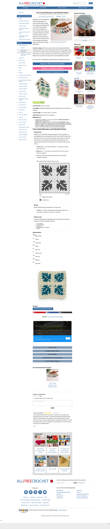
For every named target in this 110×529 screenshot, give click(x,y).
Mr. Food (79, 492)
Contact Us (40, 497)
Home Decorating (23, 119)
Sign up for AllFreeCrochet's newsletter (52, 64)
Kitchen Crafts (52, 347)
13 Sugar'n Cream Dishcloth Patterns (40, 470)
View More (84, 40)
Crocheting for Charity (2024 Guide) (23, 36)
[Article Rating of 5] (58, 16)
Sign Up (75, 482)
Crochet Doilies (22, 91)
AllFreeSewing (60, 496)
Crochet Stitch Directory (24, 23)
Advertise (32, 497)
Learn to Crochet (22, 122)
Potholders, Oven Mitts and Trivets (26, 55)
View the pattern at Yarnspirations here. (52, 72)
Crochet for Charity (23, 93)
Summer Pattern (52, 354)
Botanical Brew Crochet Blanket (79, 106)
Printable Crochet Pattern (52, 351)
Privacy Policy (26, 502)
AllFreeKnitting (60, 490)
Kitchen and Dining (23, 45)
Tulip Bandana (90, 91)
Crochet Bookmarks (23, 83)
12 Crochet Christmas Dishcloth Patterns (52, 450)
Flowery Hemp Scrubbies (79, 73)
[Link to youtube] (45, 492)
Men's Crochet (22, 124)
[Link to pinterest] (35, 492)
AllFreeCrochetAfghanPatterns (63, 492)
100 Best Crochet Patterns (25, 39)
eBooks (20, 18)
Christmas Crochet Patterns (25, 75)
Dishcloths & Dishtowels (23, 51)
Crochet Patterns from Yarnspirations (52, 357)
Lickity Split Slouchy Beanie (84, 37)
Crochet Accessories (23, 77)
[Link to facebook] (26, 492)
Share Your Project (36, 502)
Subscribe (21, 12)
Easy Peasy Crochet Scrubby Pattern (40, 450)
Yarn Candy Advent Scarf (79, 92)
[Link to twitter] (31, 492)
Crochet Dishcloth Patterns (52, 361)
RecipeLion (79, 490)
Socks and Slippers (23, 134)
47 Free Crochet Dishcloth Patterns (43, 308)
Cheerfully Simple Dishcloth (64, 470)
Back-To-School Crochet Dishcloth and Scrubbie (90, 58)
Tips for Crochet (22, 137)
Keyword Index (46, 500)
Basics (20, 67)
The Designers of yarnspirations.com (47, 16)
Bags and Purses (22, 65)
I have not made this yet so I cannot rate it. (43, 398)
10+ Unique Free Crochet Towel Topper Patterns (64, 450)
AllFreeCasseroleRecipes (82, 497)
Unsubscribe (24, 505)
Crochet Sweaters (23, 107)
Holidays (21, 117)
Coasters (23, 47)
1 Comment (63, 16)
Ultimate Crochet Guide (24, 21)
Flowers (20, 112)
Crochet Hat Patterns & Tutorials (24, 99)
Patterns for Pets (23, 129)
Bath (20, 70)
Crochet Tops (22, 109)
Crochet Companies (23, 86)
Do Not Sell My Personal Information (30, 500)
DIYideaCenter (60, 497)
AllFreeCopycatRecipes (82, 496)
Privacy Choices (44, 505)
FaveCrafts (59, 494)
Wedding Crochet (22, 139)
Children (20, 72)
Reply (34, 426)
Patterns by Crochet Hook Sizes (24, 32)
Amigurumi (21, 57)
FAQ (46, 497)
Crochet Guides (22, 96)
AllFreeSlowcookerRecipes (83, 494)
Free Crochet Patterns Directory (24, 29)
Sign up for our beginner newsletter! (52, 68)
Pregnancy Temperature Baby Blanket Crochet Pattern (90, 107)
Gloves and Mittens (23, 114)
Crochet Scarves (22, 26)
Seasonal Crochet (23, 132)
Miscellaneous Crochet (24, 127)
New (75, 78)
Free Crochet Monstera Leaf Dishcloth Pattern (52, 385)
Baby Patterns (22, 60)
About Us (25, 497)
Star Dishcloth (52, 469)
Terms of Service (34, 505)
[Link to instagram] (40, 492)
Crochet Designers (23, 88)
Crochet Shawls (22, 105)
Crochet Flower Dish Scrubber (55, 316)
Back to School (22, 62)
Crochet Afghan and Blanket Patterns (25, 81)
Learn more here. (63, 510)
